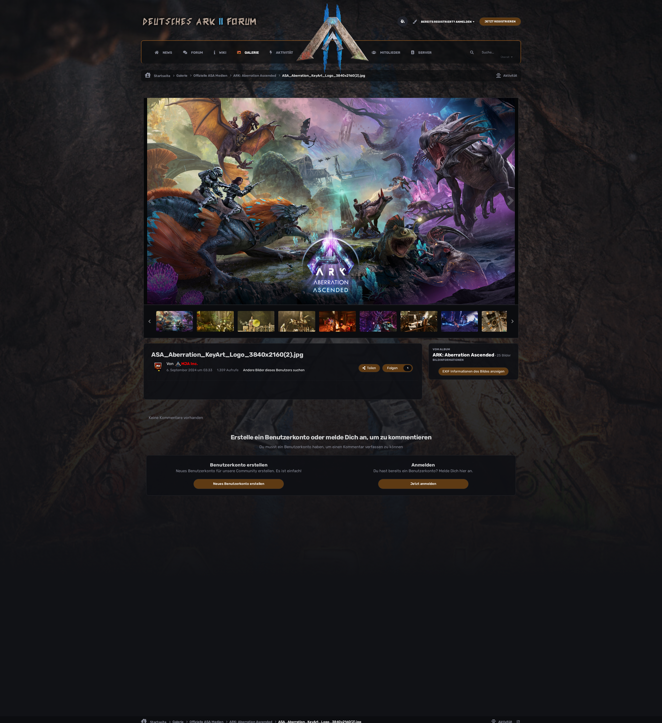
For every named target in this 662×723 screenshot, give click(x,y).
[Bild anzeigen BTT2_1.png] (500, 321)
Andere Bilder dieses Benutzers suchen (274, 370)
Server (424, 53)
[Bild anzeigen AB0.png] (215, 321)
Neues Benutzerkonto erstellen (238, 484)
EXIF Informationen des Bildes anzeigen (473, 371)
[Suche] (472, 52)
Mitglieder (389, 53)
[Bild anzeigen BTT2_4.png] (296, 321)
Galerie (251, 53)
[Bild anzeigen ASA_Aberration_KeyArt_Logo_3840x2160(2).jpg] (174, 321)
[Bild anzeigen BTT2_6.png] (459, 321)
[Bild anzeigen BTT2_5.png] (256, 321)
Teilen (370, 368)
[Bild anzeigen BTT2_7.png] (337, 321)
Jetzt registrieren (500, 21)
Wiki (222, 53)
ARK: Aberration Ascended (463, 355)
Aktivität (284, 53)
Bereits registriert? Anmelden (447, 22)
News (167, 53)
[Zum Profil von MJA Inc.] (158, 366)
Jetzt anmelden (423, 484)
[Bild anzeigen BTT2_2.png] (419, 321)
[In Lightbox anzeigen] (331, 201)
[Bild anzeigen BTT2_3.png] (378, 321)
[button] (149, 321)
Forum (196, 53)
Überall (505, 57)
